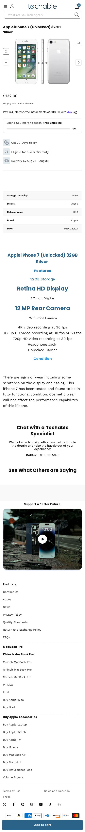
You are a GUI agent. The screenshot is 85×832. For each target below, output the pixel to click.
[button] (5, 6)
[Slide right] (78, 62)
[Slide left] (6, 62)
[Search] (76, 15)
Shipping (7, 103)
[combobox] (42, 15)
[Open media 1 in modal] (42, 62)
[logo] (42, 6)
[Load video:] (42, 539)
